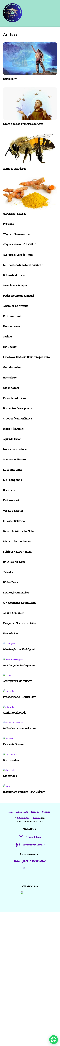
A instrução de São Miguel (19, 649)
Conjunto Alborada (14, 712)
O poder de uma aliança (17, 418)
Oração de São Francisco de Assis (23, 123)
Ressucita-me (11, 326)
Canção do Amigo (13, 428)
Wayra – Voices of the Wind (19, 244)
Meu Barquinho (12, 480)
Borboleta (9, 490)
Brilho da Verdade (14, 275)
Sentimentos (11, 760)
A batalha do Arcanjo (15, 306)
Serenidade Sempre (15, 285)
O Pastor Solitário (14, 521)
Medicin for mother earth (18, 541)
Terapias (35, 812)
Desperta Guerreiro (15, 744)
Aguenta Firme (12, 439)
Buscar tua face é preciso (18, 408)
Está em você (11, 500)
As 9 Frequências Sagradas (19, 665)
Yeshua (7, 336)
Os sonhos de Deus (14, 398)
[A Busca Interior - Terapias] (12, 21)
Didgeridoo (10, 775)
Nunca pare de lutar (15, 449)
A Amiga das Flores (14, 168)
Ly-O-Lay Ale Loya (14, 561)
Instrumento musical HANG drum (24, 791)
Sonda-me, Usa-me (14, 459)
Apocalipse (10, 377)
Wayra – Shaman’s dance (18, 234)
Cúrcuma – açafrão (14, 213)
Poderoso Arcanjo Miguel (18, 295)
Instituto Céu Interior (33, 844)
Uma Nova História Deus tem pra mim (26, 357)
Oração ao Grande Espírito (19, 623)
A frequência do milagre (17, 681)
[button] (53, 1039)
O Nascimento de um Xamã (19, 602)
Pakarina (8, 224)
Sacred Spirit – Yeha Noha (18, 531)
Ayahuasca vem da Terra (18, 254)
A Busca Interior (33, 837)
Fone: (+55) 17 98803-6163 (30, 861)
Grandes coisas (12, 367)
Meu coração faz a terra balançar (23, 265)
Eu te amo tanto (12, 316)
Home (11, 812)
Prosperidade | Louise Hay (19, 696)
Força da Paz (10, 633)
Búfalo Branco (11, 582)
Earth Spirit (10, 78)
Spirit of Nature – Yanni (17, 551)
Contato (46, 812)
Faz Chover (10, 346)
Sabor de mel (11, 387)
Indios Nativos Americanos (19, 728)
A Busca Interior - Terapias (29, 818)
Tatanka (8, 572)
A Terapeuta (22, 812)
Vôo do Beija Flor (13, 510)
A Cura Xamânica (13, 613)
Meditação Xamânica (16, 592)
